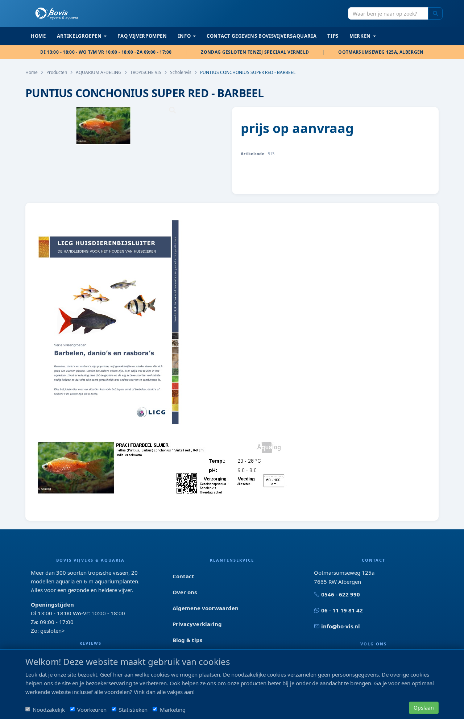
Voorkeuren (92, 709)
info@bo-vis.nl (340, 626)
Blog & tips (187, 640)
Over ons (185, 592)
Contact (183, 576)
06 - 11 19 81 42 (342, 610)
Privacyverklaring (197, 624)
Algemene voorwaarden (206, 608)
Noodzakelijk (49, 709)
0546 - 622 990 (340, 594)
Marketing (173, 709)
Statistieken (133, 709)
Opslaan (424, 707)
